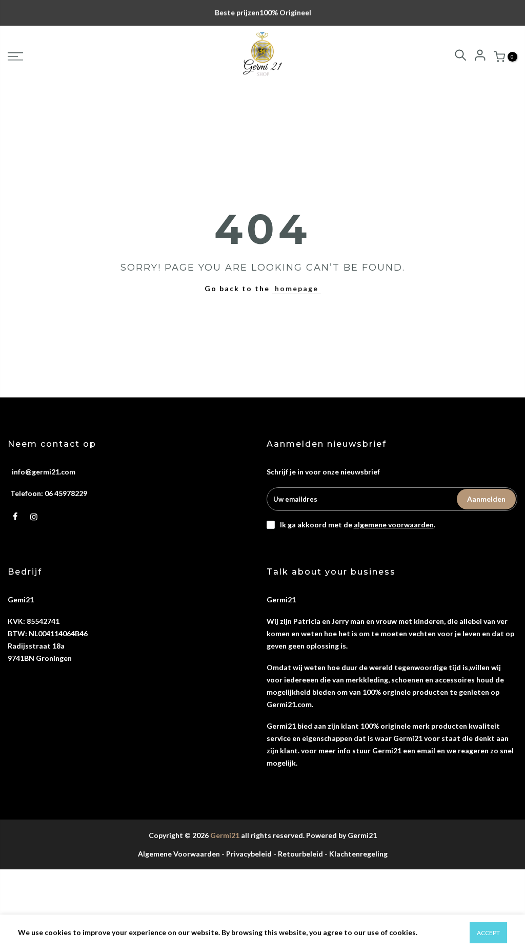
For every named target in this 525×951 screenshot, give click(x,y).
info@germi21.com (43, 471)
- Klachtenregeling (356, 853)
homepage (296, 288)
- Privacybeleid (246, 853)
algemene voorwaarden (394, 524)
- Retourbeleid (298, 853)
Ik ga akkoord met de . (357, 524)
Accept (488, 933)
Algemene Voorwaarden (179, 853)
